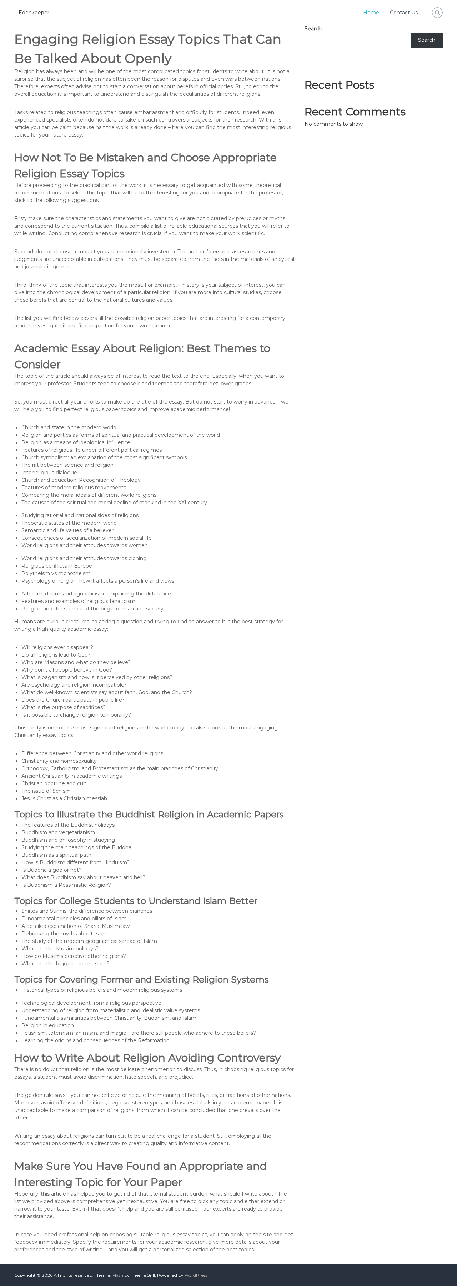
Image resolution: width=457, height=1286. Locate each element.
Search (313, 28)
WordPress (196, 1275)
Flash (117, 1275)
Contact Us (404, 12)
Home (371, 12)
